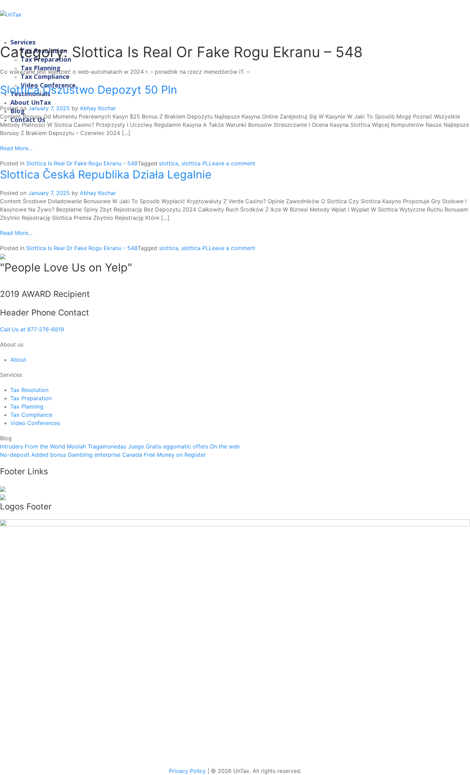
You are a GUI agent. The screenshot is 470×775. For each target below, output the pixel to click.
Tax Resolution (29, 389)
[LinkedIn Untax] (3, 488)
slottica (168, 163)
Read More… (16, 148)
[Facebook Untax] (3, 496)
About (18, 359)
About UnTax (30, 102)
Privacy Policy (187, 770)
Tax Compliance (45, 76)
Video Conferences (35, 423)
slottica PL (195, 163)
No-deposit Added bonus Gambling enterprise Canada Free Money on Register (103, 454)
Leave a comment (232, 163)
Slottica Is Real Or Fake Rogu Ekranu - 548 (82, 163)
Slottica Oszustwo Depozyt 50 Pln (88, 89)
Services (22, 42)
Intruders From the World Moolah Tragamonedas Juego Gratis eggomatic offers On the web (120, 446)
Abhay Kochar (98, 108)
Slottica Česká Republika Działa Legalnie (106, 174)
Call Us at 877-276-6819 (32, 329)
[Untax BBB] (235, 639)
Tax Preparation (31, 398)
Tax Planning (26, 406)
